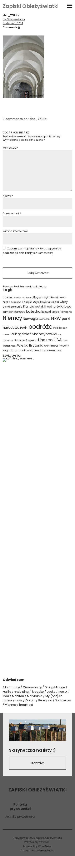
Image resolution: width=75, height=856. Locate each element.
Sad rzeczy (63, 700)
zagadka (9, 350)
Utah (65, 340)
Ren (64, 328)
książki (46, 312)
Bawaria (45, 302)
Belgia (55, 302)
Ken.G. (63, 692)
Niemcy (12, 318)
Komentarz (10, 147)
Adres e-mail (12, 213)
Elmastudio (46, 850)
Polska (57, 328)
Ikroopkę (38, 692)
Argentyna (17, 302)
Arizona (28, 302)
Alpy (35, 297)
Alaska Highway (22, 297)
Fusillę (7, 692)
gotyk (39, 306)
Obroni (30, 700)
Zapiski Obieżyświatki (31, 6)
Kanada (19, 312)
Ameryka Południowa (52, 297)
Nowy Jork (44, 319)
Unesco (45, 340)
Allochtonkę (11, 687)
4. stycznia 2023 (13, 23)
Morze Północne (62, 312)
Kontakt (37, 763)
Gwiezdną (21, 692)
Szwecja (31, 340)
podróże (40, 326)
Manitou (18, 696)
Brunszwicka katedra (24, 286)
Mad (6, 696)
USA (58, 340)
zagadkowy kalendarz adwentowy (38, 350)
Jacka (51, 692)
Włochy (64, 345)
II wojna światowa (57, 306)
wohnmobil (51, 345)
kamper (8, 312)
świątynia (12, 355)
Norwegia (30, 318)
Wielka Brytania (30, 345)
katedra (33, 311)
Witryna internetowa (15, 231)
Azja (36, 302)
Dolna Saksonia (12, 306)
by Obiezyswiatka (14, 19)
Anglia (6, 302)
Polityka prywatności (20, 816)
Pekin (24, 328)
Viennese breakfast (19, 705)
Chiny (64, 302)
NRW (56, 318)
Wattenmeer (9, 345)
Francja (28, 306)
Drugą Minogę (55, 687)
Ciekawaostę (32, 687)
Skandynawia (44, 334)
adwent (8, 297)
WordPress (44, 846)
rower (6, 334)
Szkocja (19, 340)
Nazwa (8, 196)
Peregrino (45, 700)
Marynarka (34, 696)
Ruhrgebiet (21, 334)
